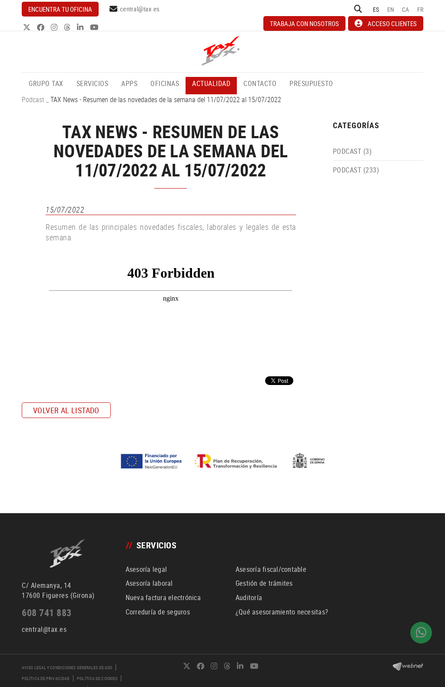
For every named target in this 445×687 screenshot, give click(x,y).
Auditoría (249, 597)
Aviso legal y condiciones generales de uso (67, 667)
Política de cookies (97, 678)
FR (420, 9)
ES (376, 9)
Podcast (33, 99)
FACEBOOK (41, 27)
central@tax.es (140, 8)
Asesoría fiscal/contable (271, 569)
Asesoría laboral (149, 583)
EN (391, 9)
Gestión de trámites (264, 583)
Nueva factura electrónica (163, 597)
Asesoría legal (146, 569)
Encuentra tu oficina (60, 9)
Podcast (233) (356, 170)
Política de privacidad (46, 678)
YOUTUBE (95, 27)
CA (405, 9)
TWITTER (27, 27)
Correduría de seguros (158, 612)
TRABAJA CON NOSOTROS (304, 23)
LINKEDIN (81, 27)
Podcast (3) (352, 151)
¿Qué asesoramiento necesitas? (282, 612)
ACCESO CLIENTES (392, 23)
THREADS (68, 27)
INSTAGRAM (55, 27)
